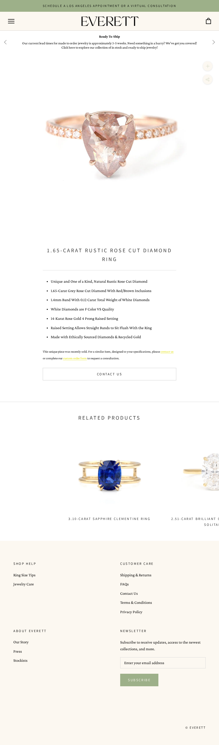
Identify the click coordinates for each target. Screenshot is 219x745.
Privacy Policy (131, 612)
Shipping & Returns (135, 575)
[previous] (5, 42)
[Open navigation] (11, 21)
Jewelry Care (23, 584)
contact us (167, 351)
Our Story (21, 642)
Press (17, 651)
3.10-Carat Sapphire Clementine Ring (109, 519)
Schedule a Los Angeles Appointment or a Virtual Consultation (109, 6)
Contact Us (109, 374)
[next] (213, 42)
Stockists (20, 660)
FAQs (124, 584)
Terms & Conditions (136, 602)
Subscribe (139, 680)
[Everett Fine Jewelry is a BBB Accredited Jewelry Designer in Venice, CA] (26, 727)
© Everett (195, 728)
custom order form (75, 358)
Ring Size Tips (24, 575)
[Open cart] (208, 21)
